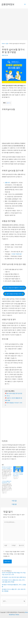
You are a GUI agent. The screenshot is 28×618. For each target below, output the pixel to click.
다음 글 (14, 504)
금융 (7, 43)
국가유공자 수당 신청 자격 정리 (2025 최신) (14, 577)
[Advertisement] (14, 23)
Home (3, 43)
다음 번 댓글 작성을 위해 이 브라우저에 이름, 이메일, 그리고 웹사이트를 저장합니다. (14, 554)
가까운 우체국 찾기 (16, 254)
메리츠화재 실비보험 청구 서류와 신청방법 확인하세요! (18, 474)
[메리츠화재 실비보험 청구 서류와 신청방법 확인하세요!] (18, 469)
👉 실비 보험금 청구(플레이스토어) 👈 (14, 287)
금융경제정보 (7, 4)
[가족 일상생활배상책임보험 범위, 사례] (7, 487)
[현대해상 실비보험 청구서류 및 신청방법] (7, 472)
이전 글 (14, 500)
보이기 (8, 102)
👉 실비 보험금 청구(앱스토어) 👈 (14, 294)
